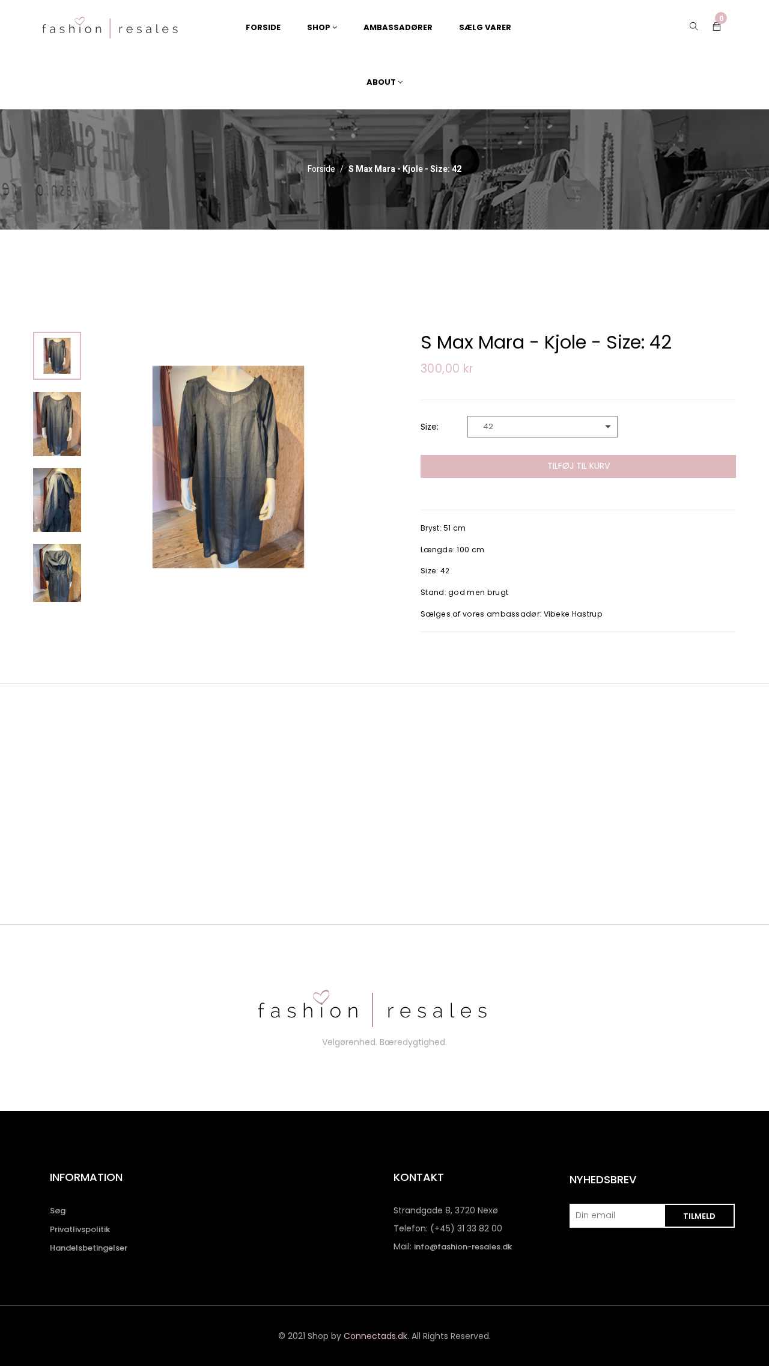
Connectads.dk (375, 1336)
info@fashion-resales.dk (463, 1246)
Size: (430, 427)
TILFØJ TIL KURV (578, 466)
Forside (321, 169)
